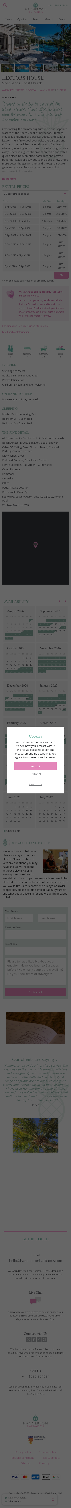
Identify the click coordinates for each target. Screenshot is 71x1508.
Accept (35, 766)
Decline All (35, 774)
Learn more (35, 784)
